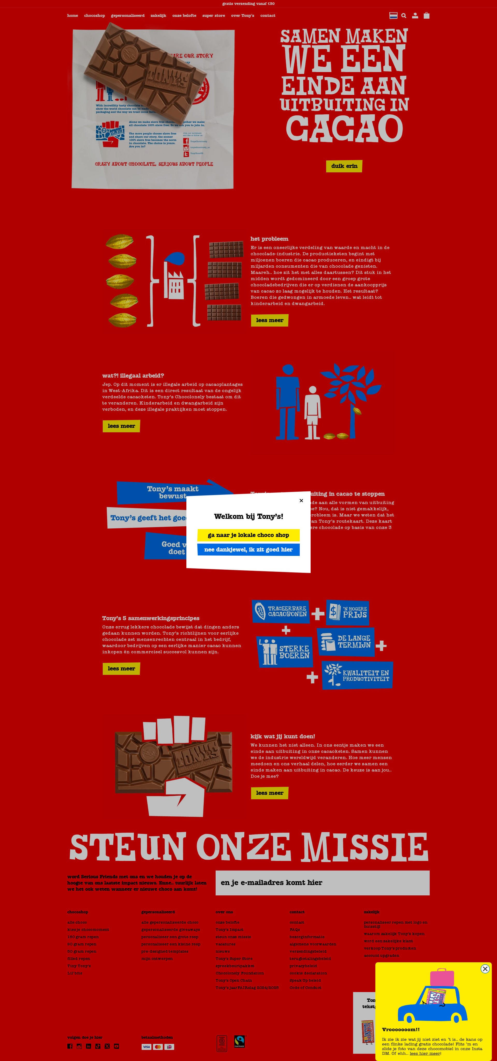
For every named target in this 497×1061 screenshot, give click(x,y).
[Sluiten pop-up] (301, 500)
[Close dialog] (485, 968)
